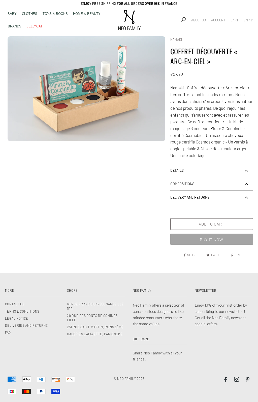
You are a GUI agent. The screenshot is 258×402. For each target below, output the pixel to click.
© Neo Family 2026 (129, 378)
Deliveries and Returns (26, 325)
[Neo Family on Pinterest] (247, 380)
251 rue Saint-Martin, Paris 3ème (95, 327)
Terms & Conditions (22, 311)
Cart (234, 20)
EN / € (248, 20)
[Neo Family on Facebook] (225, 380)
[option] (86, 88)
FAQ (8, 332)
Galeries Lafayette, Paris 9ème (95, 334)
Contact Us (14, 304)
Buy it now (211, 239)
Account (218, 20)
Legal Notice (16, 318)
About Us (198, 20)
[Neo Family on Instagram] (236, 380)
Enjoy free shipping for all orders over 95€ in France (129, 3)
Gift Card (141, 339)
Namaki (176, 39)
